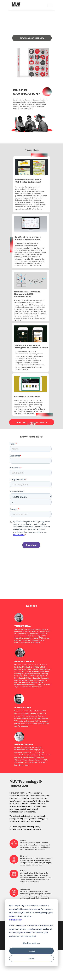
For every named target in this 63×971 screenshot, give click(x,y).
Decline (31, 958)
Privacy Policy (15, 919)
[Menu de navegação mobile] (49, 5)
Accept (31, 951)
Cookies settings (31, 943)
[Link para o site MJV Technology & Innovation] (16, 9)
